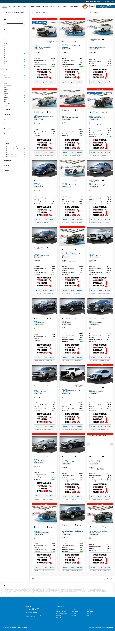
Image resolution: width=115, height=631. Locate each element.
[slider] (5, 23)
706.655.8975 (105, 6)
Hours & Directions (105, 7)
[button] (56, 29)
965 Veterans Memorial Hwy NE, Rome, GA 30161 (100, 1)
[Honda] (4, 6)
